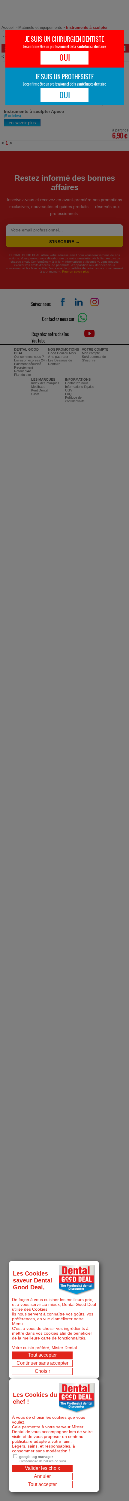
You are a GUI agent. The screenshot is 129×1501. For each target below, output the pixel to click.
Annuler (42, 1476)
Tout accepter (42, 1355)
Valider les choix (42, 1468)
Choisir (42, 1371)
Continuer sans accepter (42, 1363)
